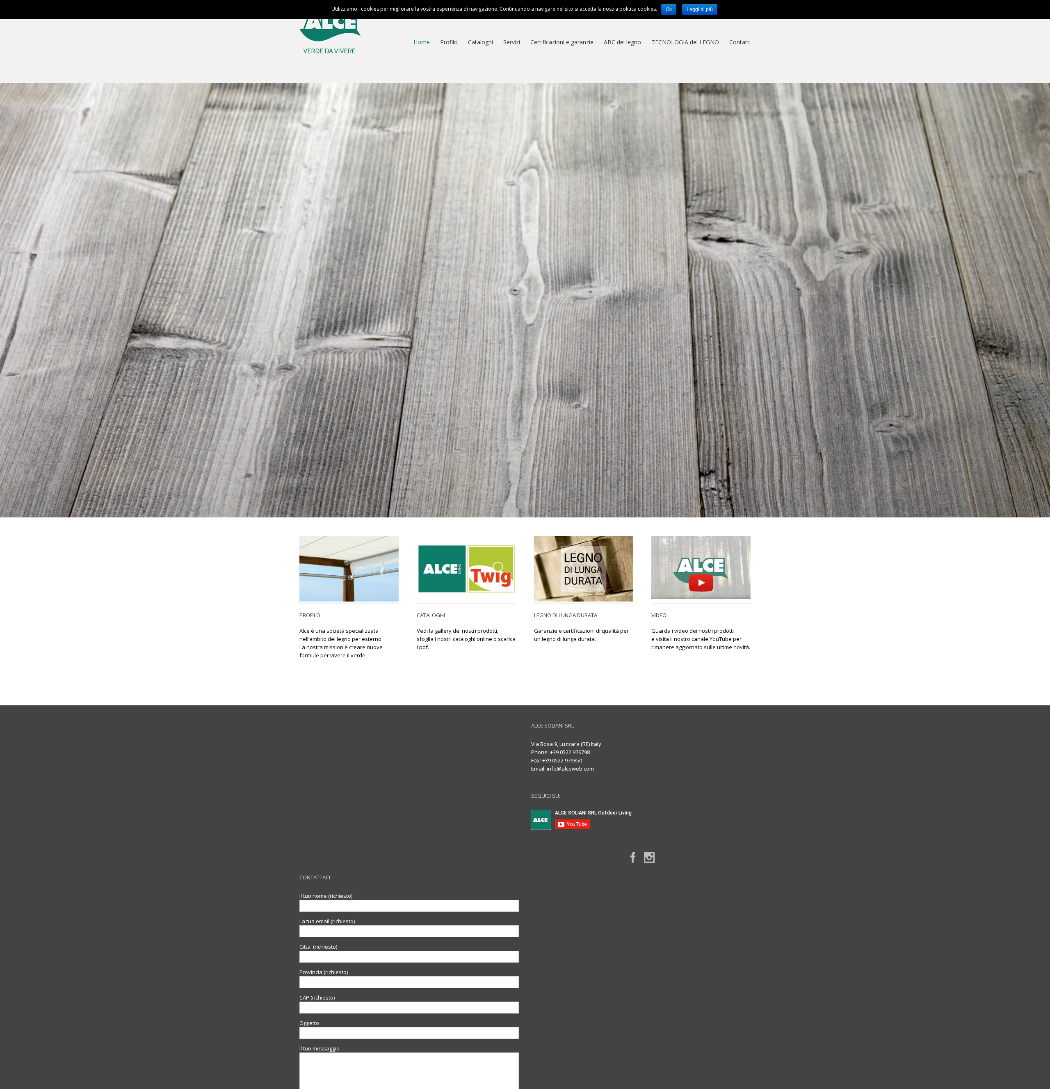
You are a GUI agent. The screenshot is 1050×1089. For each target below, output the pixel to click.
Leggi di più (700, 9)
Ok (669, 9)
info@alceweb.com (570, 768)
